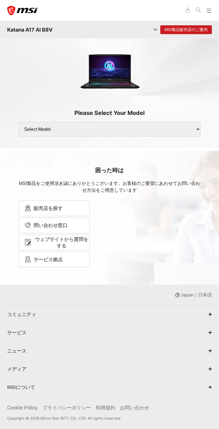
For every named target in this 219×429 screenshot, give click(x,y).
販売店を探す (48, 208)
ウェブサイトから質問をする (61, 242)
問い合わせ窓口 (51, 225)
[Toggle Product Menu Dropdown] (155, 29)
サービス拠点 (48, 259)
